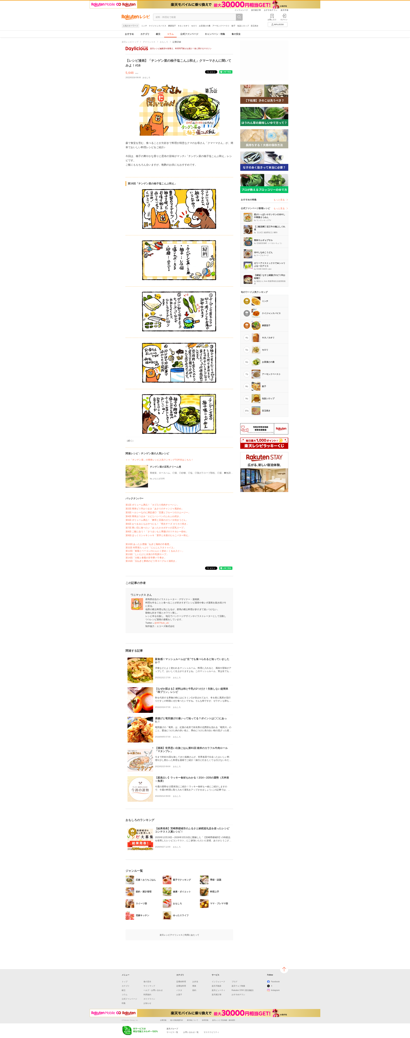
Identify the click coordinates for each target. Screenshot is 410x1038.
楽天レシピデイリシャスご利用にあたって (179, 935)
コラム (170, 34)
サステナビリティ (211, 1032)
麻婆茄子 (172, 26)
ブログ (234, 981)
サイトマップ (149, 986)
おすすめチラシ (270, 10)
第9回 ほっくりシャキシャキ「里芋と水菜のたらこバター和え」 (158, 535)
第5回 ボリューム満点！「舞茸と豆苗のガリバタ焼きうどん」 (157, 520)
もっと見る (279, 200)
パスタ (179, 990)
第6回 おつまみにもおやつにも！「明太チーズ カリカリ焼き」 (157, 524)
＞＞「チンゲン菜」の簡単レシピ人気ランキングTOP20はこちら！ (159, 459)
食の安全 (236, 34)
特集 (124, 1003)
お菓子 (179, 994)
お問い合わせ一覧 (191, 1032)
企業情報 (163, 1020)
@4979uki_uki (161, 623)
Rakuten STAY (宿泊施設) (243, 990)
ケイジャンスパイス (157, 26)
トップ (124, 981)
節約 (194, 990)
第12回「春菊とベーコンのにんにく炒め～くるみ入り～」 (155, 551)
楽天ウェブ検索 (238, 986)
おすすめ (129, 34)
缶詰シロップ (243, 26)
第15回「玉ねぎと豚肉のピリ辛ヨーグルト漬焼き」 (151, 561)
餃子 (233, 26)
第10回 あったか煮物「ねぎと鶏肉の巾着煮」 (148, 544)
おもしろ (164, 42)
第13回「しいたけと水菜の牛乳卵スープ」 (147, 554)
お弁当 (195, 981)
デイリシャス (149, 42)
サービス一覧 (172, 1032)
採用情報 (205, 1020)
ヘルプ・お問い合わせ (153, 990)
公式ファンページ (189, 34)
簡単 (194, 986)
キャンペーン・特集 (215, 34)
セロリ (194, 26)
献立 (158, 34)
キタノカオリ (183, 26)
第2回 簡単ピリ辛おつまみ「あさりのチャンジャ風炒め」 (155, 508)
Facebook (275, 981)
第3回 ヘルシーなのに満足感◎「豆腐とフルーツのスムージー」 (158, 512)
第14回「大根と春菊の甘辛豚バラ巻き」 (146, 557)
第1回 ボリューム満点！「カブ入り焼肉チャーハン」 (152, 504)
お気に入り (272, 20)
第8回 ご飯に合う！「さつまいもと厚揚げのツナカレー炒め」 (157, 531)
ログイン (283, 20)
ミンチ (144, 26)
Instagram (275, 990)
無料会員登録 (279, 24)
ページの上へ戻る (284, 969)
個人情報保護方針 (176, 1020)
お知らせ (147, 1003)
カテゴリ (144, 34)
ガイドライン (149, 999)
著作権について (192, 1020)
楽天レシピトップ (130, 42)
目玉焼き (254, 26)
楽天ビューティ (218, 990)
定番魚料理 (181, 986)
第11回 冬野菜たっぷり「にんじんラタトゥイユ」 (151, 547)
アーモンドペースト (221, 26)
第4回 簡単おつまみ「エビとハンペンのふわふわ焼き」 (153, 516)
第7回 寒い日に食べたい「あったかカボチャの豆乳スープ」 (156, 527)
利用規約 (147, 994)
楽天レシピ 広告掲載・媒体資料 (223, 1020)
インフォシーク (241, 10)
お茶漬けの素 (204, 26)
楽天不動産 (216, 986)
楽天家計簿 (256, 10)
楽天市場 (284, 10)
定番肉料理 (181, 981)
